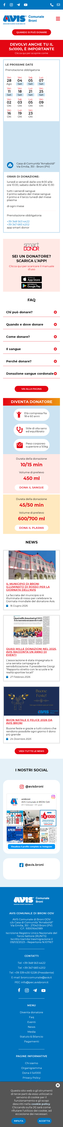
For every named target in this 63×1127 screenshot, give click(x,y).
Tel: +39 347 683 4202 (31, 967)
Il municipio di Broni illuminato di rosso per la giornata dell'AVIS (28, 586)
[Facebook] (5, 5)
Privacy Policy (31, 1077)
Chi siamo (31, 1063)
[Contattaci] (52, 4)
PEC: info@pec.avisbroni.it (31, 982)
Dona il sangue (31, 487)
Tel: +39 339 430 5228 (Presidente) (31, 972)
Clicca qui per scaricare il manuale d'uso (31, 268)
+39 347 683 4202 (18, 224)
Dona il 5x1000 (31, 1072)
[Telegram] (19, 5)
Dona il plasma (31, 527)
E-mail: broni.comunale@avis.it (31, 977)
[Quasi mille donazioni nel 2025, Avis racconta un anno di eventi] (31, 643)
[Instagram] (12, 5)
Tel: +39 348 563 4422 (31, 962)
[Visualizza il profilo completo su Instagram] (31, 822)
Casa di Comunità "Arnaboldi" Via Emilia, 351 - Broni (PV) (36, 165)
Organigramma (31, 1068)
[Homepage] (23, 26)
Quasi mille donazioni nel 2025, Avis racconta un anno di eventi (31, 651)
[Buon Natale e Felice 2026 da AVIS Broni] (31, 714)
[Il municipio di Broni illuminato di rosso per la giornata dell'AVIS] (31, 578)
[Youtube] (26, 5)
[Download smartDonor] (31, 279)
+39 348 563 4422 (18, 221)
